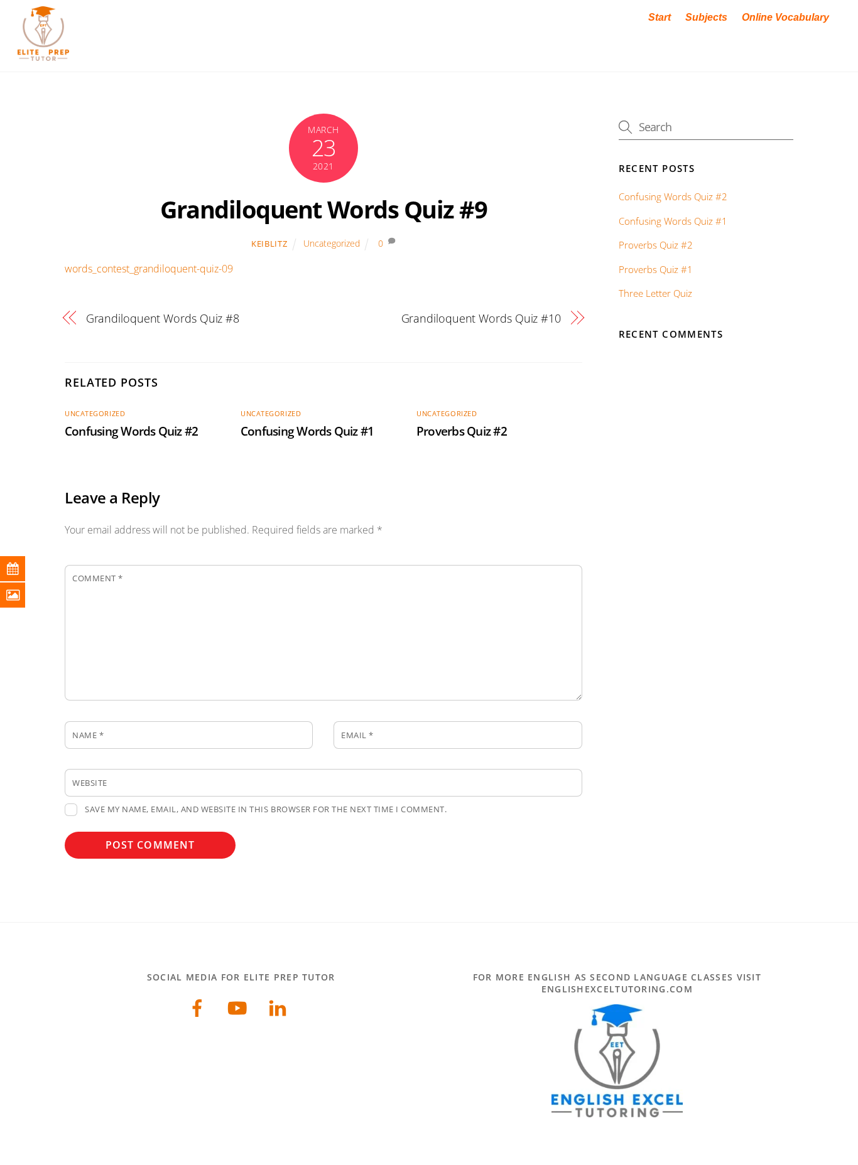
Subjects (706, 17)
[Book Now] (22, 568)
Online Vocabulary (785, 17)
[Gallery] (22, 595)
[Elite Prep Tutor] (43, 54)
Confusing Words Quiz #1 (307, 430)
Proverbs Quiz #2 (461, 430)
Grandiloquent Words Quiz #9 (323, 209)
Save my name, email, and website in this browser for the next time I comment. (266, 809)
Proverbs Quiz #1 (656, 269)
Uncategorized (331, 243)
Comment (97, 578)
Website (89, 782)
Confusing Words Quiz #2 (131, 430)
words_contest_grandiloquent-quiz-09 (149, 269)
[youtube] (239, 1006)
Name (88, 735)
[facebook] (199, 1006)
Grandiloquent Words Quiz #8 (163, 318)
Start (659, 17)
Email (357, 735)
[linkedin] (280, 1006)
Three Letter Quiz (655, 293)
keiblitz (269, 243)
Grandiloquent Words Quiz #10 (481, 318)
